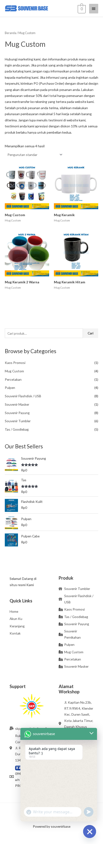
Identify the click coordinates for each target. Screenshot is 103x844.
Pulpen (10, 388)
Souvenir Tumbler (18, 421)
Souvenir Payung (17, 413)
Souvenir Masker (17, 404)
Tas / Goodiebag (17, 429)
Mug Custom (14, 371)
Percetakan (13, 379)
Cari (90, 333)
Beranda (10, 33)
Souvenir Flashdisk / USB (23, 396)
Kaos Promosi (15, 363)
